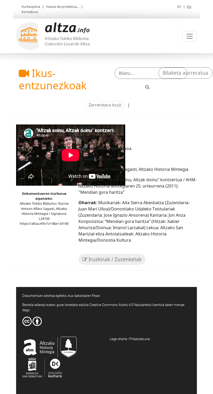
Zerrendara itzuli (105, 105)
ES (179, 6)
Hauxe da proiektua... (62, 6)
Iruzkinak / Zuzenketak (114, 259)
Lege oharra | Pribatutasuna (130, 338)
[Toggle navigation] (189, 36)
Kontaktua (30, 11)
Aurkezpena (31, 6)
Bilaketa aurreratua (185, 73)
